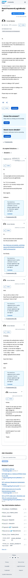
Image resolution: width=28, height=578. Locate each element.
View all (4, 549)
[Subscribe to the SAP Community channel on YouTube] (15, 557)
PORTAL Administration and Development (11, 31)
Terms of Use (21, 562)
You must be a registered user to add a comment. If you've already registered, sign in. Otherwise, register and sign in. (13, 206)
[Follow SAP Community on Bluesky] (12, 557)
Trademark (7, 570)
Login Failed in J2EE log (8, 469)
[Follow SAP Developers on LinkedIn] (18, 557)
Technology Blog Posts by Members (12, 477)
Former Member (11, 21)
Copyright (7, 566)
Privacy (7, 562)
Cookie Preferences (7, 574)
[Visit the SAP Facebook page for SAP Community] (10, 557)
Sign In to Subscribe (18, 13)
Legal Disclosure (21, 566)
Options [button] (25, 13)
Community (11, 2)
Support (21, 570)
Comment (14, 108)
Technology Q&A (6, 5)
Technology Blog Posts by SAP (11, 486)
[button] (19, 25)
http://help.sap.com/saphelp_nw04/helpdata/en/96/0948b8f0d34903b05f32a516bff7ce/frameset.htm (14, 247)
